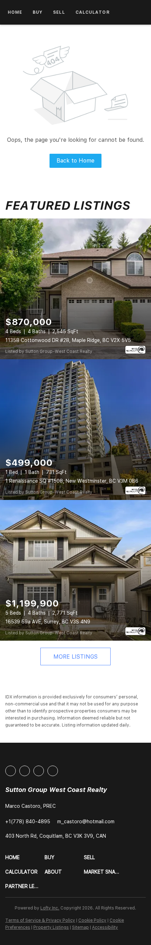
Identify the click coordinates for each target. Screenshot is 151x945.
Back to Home (75, 160)
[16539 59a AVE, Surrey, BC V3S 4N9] (75, 570)
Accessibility (105, 927)
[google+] (52, 771)
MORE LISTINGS (75, 656)
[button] (25, 857)
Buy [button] (37, 12)
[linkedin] (24, 771)
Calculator (93, 12)
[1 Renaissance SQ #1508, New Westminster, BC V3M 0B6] (75, 429)
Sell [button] (59, 12)
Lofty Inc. (49, 908)
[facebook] (10, 771)
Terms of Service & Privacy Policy (40, 920)
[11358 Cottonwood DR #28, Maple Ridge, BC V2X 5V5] (75, 288)
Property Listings (51, 927)
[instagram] (38, 771)
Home (15, 12)
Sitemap (80, 927)
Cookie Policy (92, 920)
